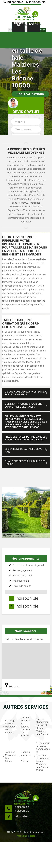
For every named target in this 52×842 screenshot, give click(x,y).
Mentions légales (26, 835)
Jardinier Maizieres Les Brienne (10, 756)
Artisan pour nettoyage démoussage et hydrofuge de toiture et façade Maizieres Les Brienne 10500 (42, 757)
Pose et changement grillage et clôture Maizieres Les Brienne (42, 727)
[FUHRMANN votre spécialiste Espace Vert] (26, 13)
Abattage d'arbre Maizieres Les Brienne (10, 726)
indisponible (14, 2)
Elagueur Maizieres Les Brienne (25, 756)
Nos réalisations (30, 94)
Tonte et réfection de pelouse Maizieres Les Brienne (25, 726)
